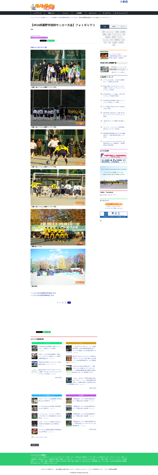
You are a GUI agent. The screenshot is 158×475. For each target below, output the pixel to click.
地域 (113, 26)
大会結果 (115, 42)
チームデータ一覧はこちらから (114, 208)
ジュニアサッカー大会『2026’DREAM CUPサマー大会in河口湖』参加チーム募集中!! (118, 56)
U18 (111, 39)
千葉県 (116, 31)
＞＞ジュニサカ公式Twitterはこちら (42, 295)
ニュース (65, 13)
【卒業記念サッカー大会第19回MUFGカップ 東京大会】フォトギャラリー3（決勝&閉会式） (84, 423)
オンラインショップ (120, 13)
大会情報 (79, 13)
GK (124, 34)
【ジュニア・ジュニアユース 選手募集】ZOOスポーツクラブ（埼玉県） (114, 128)
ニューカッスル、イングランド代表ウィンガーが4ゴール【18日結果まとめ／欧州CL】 (49, 416)
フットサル (105, 39)
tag (105, 26)
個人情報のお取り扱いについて (65, 469)
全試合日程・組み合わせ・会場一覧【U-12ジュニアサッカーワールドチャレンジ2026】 (114, 114)
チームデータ (107, 13)
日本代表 (121, 42)
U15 (109, 42)
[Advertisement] (44, 316)
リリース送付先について (96, 469)
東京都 (113, 37)
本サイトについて (81, 469)
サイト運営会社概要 (111, 469)
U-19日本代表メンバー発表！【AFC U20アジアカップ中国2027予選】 (114, 95)
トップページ (37, 13)
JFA (114, 45)
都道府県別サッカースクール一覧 (118, 66)
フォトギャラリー (117, 34)
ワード (123, 26)
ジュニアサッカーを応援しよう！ (40, 17)
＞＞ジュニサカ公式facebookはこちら (43, 293)
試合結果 (123, 31)
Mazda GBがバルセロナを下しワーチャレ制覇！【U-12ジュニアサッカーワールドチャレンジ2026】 (50, 372)
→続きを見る (58, 377)
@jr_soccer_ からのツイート (108, 195)
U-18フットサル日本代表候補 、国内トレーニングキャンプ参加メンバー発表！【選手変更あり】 (49, 356)
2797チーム (110, 206)
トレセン (120, 37)
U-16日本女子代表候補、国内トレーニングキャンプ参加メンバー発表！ (114, 101)
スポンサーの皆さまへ (47, 469)
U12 (105, 42)
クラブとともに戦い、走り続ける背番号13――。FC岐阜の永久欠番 (114, 80)
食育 (104, 31)
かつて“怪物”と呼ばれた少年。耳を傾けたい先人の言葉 (114, 107)
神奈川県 (108, 37)
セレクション (93, 13)
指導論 (104, 34)
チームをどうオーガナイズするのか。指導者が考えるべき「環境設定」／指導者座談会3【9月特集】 (114, 143)
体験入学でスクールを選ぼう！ (119, 72)
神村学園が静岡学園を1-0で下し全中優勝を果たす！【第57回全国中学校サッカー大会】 (114, 135)
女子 (123, 39)
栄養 (109, 34)
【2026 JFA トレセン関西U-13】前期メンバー (114, 121)
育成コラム (51, 13)
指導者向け (117, 39)
